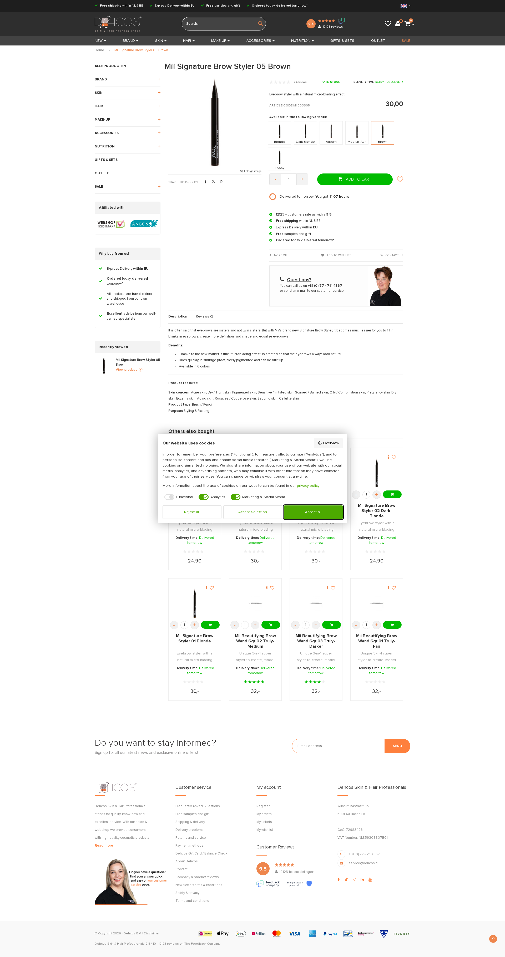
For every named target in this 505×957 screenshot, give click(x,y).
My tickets (264, 822)
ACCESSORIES (258, 41)
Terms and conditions (192, 901)
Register (263, 806)
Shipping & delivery (190, 822)
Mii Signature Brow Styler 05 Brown (141, 50)
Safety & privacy (187, 893)
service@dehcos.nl (363, 863)
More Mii (280, 255)
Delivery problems (189, 830)
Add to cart (358, 179)
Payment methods (189, 845)
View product (126, 369)
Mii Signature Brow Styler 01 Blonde (194, 638)
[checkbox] (178, 497)
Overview (331, 443)
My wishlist (264, 830)
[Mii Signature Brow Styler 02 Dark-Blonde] (376, 472)
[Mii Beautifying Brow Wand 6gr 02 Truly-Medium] (255, 603)
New (99, 41)
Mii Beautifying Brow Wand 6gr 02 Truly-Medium (255, 641)
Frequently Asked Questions (197, 806)
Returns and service (190, 838)
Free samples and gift (192, 814)
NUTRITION (300, 41)
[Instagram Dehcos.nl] (354, 880)
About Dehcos (186, 861)
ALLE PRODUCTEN (110, 66)
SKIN (159, 41)
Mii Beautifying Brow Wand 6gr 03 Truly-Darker (316, 641)
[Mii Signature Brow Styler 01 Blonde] (194, 603)
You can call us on (311, 286)
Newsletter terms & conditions (198, 885)
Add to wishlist (338, 255)
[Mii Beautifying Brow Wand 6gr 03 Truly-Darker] (316, 603)
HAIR (187, 41)
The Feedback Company (202, 943)
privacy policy (308, 486)
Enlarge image (252, 171)
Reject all (192, 512)
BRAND (129, 41)
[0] (407, 24)
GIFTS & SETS (342, 41)
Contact (181, 869)
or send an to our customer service (312, 291)
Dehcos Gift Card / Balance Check (201, 853)
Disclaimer (151, 933)
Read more (104, 845)
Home (99, 50)
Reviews (204, 316)
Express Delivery (174, 5)
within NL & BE (121, 5)
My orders (264, 814)
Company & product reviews (197, 877)
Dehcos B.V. (133, 933)
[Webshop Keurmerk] (111, 224)
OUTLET (378, 41)
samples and (223, 5)
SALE (406, 41)
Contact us (394, 255)
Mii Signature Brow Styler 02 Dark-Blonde (376, 510)
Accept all (313, 512)
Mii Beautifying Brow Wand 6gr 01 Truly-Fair (376, 641)
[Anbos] (144, 224)
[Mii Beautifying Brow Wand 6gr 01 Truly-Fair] (376, 603)
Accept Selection (252, 512)
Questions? (299, 280)
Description (177, 316)
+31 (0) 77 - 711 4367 (364, 854)
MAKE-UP (218, 41)
